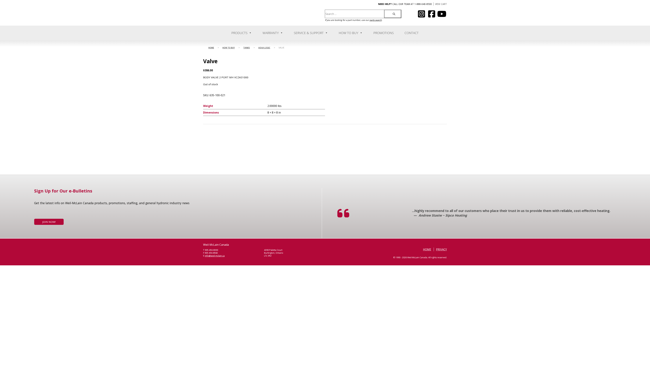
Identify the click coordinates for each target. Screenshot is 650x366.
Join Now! (49, 221)
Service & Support (309, 33)
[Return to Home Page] (236, 18)
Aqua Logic (264, 47)
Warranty (271, 33)
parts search (376, 20)
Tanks (246, 47)
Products (239, 33)
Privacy (441, 249)
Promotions (383, 33)
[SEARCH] (392, 14)
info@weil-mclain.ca (215, 255)
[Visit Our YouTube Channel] (421, 16)
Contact (412, 33)
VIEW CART (441, 4)
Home (211, 47)
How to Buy (348, 33)
